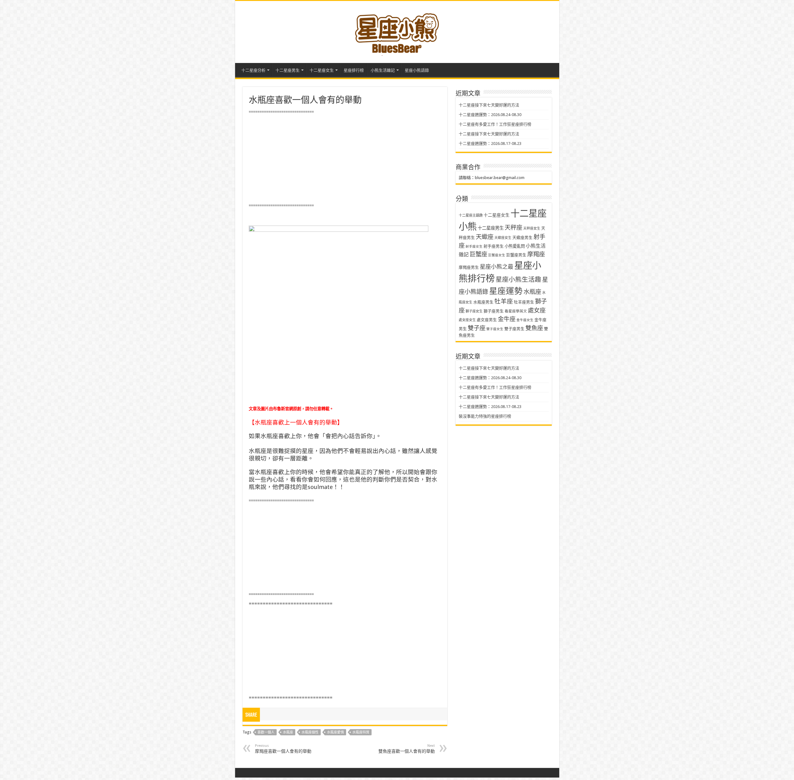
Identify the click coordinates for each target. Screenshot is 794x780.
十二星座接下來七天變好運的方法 (489, 105)
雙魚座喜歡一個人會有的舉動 (406, 749)
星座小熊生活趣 (518, 279)
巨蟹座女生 (496, 255)
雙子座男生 (514, 328)
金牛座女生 (524, 320)
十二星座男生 (287, 70)
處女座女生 (467, 320)
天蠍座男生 (522, 237)
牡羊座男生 (524, 302)
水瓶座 (288, 732)
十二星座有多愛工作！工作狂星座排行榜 (495, 124)
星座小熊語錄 (417, 70)
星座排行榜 (354, 70)
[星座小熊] (397, 30)
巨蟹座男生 (516, 255)
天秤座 (513, 227)
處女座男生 (487, 319)
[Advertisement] (345, 158)
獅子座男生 (494, 311)
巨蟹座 (478, 254)
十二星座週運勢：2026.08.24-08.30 (490, 114)
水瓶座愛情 (335, 732)
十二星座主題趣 (471, 215)
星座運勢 (506, 291)
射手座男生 (494, 246)
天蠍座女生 (502, 238)
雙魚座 (534, 328)
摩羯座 (536, 254)
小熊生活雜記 (383, 70)
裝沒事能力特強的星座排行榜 (485, 416)
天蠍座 (484, 236)
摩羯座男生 (469, 267)
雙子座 (476, 328)
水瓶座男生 (483, 302)
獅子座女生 (474, 311)
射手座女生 (474, 246)
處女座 (537, 310)
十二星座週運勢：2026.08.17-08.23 (490, 143)
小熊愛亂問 (515, 246)
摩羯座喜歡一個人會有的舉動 (283, 749)
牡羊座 (503, 301)
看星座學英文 (516, 311)
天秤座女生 (531, 228)
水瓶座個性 (310, 732)
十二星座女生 (322, 70)
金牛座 (506, 319)
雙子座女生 (494, 329)
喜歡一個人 (265, 732)
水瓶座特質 (360, 732)
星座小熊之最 (496, 266)
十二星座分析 (253, 70)
